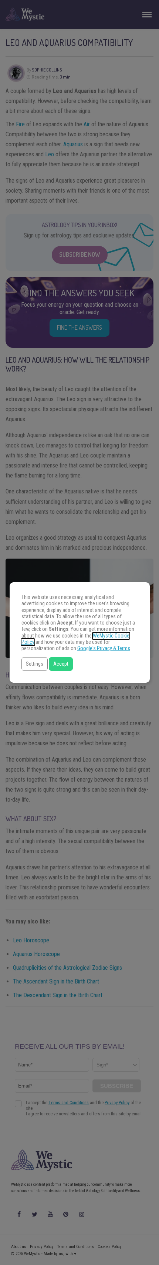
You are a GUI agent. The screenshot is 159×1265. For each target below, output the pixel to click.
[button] (34, 664)
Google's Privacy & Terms (103, 648)
